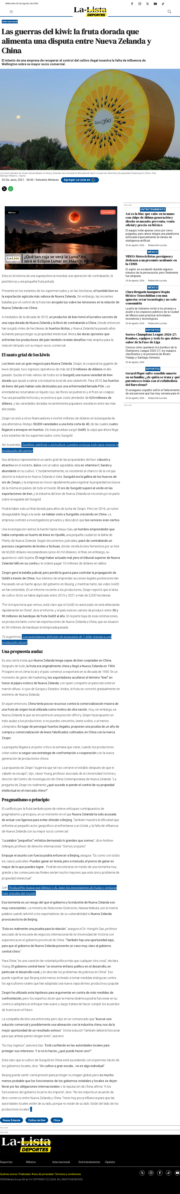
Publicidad (25, 1174)
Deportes (153, 330)
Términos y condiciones (68, 1174)
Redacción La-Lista (157, 245)
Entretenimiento (152, 209)
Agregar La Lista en (77, 179)
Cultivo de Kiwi (36, 1120)
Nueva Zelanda (11, 1120)
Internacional (9, 21)
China (56, 1120)
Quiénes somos (8, 1174)
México (153, 252)
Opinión (110, 1162)
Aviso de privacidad (42, 1174)
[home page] (90, 12)
